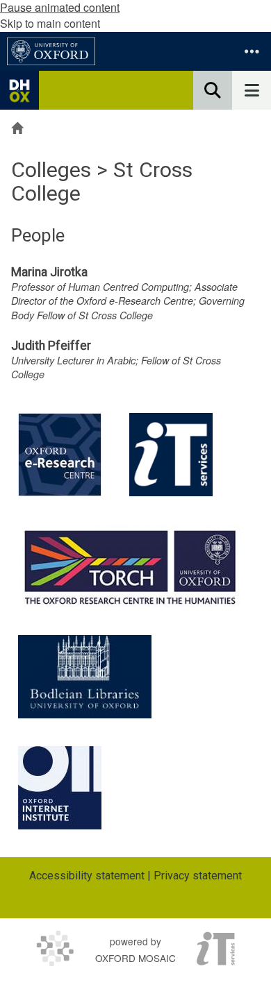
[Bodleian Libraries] (84, 676)
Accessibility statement (87, 875)
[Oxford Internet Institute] (59, 787)
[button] (251, 51)
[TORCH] (130, 565)
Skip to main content (50, 23)
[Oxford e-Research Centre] (59, 454)
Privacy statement (198, 875)
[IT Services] (171, 454)
